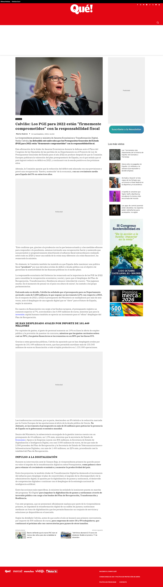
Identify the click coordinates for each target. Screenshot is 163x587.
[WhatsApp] (49, 547)
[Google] (159, 5)
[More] (69, 547)
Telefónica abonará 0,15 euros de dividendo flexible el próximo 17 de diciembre (84, 535)
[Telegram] (146, 5)
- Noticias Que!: (16, 1)
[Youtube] (156, 5)
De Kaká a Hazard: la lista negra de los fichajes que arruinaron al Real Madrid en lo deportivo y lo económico (132, 181)
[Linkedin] (59, 547)
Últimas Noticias (5, 1)
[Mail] (143, 5)
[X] (153, 5)
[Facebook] (137, 5)
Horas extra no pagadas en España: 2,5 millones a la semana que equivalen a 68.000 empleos (132, 167)
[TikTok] (150, 5)
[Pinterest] (43, 547)
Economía (18, 119)
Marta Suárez (22, 134)
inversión (20, 314)
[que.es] (81, 9)
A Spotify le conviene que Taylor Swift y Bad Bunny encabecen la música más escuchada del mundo (131, 195)
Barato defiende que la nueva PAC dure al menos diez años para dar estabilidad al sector (42, 535)
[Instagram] (140, 5)
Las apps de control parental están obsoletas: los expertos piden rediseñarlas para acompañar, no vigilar (132, 209)
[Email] (64, 547)
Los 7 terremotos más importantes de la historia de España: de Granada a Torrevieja (132, 153)
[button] (157, 22)
